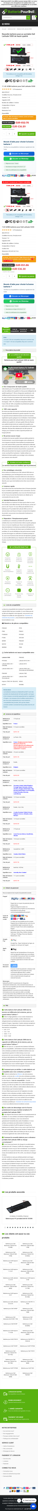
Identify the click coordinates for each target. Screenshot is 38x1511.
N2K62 (21, 681)
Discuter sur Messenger (20, 154)
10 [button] (27, 1227)
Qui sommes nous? (8, 1431)
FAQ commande (7, 1448)
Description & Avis (6, 330)
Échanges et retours (8, 1451)
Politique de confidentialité (10, 1438)
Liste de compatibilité (15, 330)
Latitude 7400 (23, 673)
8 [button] (22, 1227)
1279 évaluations (17, 89)
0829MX (4, 647)
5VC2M (21, 644)
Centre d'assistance (8, 1446)
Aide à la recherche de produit (11, 1473)
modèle (17, 1076)
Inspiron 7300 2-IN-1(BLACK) (10, 681)
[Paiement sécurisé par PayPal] (19, 1491)
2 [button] (7, 1227)
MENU (7, 24)
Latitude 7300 (23, 676)
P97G (20, 628)
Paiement (5, 1463)
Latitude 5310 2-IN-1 (24, 660)
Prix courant (6, 126)
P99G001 (4, 628)
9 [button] (25, 1227)
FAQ (32, 330)
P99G (20, 647)
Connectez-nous (7, 1471)
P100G (4, 637)
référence (19, 1074)
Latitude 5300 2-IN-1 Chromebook (7, 677)
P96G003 (4, 673)
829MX (4, 641)
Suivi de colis (7, 1458)
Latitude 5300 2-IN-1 (7, 668)
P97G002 (4, 660)
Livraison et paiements (23, 330)
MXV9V (4, 644)
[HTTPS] (26, 1491)
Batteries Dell (11, 29)
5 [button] (15, 1227)
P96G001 (21, 641)
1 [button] (5, 1227)
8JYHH (4, 684)
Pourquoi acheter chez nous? (11, 1436)
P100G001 (5, 634)
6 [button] (17, 1227)
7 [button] (20, 1227)
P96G (3, 631)
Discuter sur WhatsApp (20, 159)
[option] (19, 55)
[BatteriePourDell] (19, 11)
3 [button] (10, 1227)
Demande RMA (7, 1476)
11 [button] (30, 1227)
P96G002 (21, 657)
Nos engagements (8, 1433)
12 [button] (33, 1227)
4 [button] (12, 1227)
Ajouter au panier (27, 134)
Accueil (4, 29)
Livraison (5, 1461)
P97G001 (21, 634)
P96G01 (21, 631)
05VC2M (21, 637)
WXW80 (21, 684)
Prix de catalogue (8, 122)
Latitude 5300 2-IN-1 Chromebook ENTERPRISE (26, 669)
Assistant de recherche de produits (26, 1101)
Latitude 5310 (23, 664)
